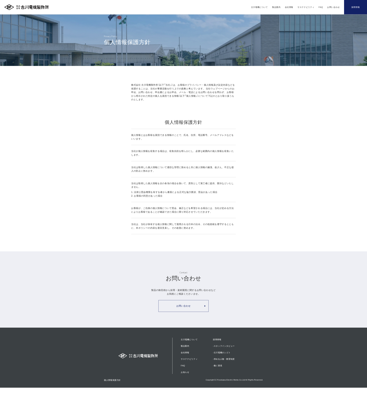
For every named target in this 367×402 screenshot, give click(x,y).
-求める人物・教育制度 (224, 359)
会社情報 (289, 7)
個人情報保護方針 (112, 380)
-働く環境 (217, 365)
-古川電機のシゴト (222, 352)
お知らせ (185, 372)
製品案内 (276, 7)
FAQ (321, 7)
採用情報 (355, 7)
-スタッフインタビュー (224, 346)
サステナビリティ (305, 7)
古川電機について (259, 7)
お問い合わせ (333, 7)
